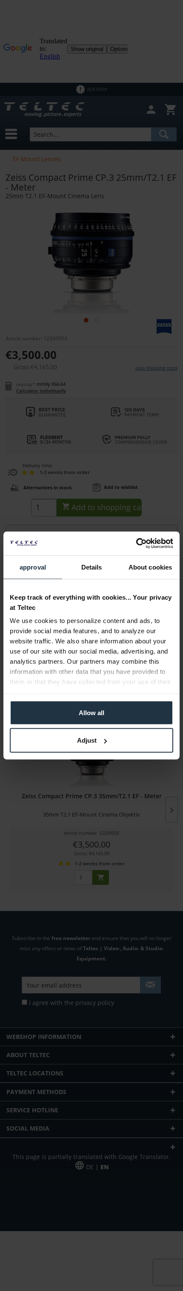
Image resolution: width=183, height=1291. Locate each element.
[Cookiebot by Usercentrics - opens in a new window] (136, 543)
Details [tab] (91, 566)
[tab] (32, 567)
